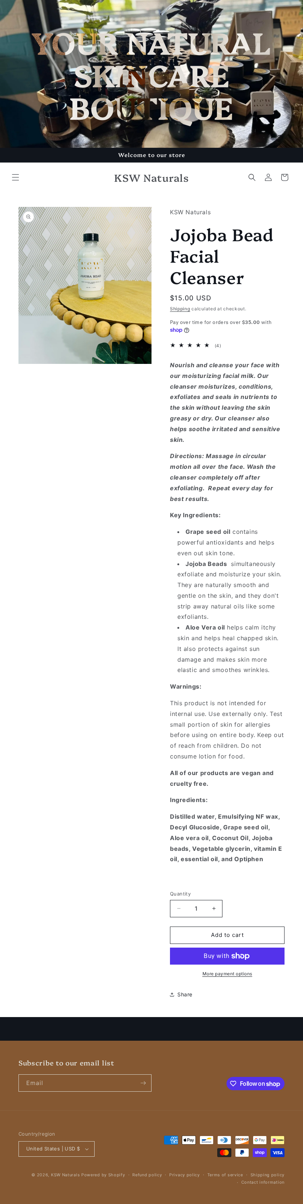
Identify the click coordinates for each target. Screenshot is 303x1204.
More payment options (227, 973)
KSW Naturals (65, 1174)
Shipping (180, 308)
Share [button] (185, 994)
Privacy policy (184, 1174)
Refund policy (147, 1174)
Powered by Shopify (103, 1174)
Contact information (263, 1182)
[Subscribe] (143, 1083)
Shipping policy (268, 1174)
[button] (15, 177)
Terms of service (225, 1174)
